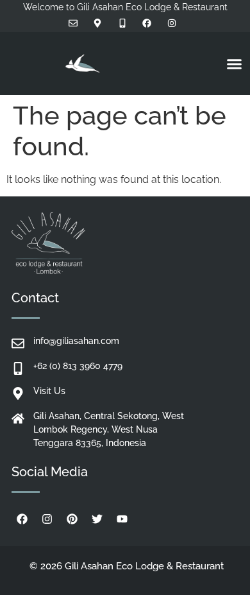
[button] (234, 63)
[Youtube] (122, 519)
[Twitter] (97, 519)
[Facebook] (22, 519)
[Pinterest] (72, 519)
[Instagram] (47, 519)
